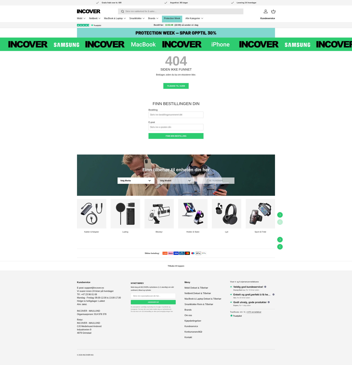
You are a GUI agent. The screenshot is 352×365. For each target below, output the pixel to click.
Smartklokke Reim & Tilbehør (199, 304)
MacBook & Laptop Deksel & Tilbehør (203, 299)
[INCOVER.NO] (88, 11)
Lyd (226, 232)
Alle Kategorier (192, 18)
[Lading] (125, 213)
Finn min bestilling (176, 136)
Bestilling (153, 110)
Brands (151, 18)
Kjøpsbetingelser (193, 321)
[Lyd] (226, 213)
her (172, 311)
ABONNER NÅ (153, 302)
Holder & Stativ (192, 232)
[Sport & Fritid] (260, 213)
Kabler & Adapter (91, 232)
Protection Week (172, 18)
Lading (125, 232)
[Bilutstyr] (159, 213)
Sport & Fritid (260, 232)
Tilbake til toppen (176, 266)
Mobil (79, 18)
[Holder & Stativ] (192, 213)
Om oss (188, 315)
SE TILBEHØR (216, 180)
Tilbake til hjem (176, 86)
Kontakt (188, 337)
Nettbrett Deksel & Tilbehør (198, 293)
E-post (151, 122)
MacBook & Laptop (113, 18)
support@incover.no (94, 288)
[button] (273, 11)
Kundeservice (267, 18)
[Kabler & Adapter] (91, 213)
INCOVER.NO (88, 355)
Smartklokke (135, 18)
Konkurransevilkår (193, 332)
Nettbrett (93, 18)
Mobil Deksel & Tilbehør (196, 288)
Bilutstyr (159, 232)
